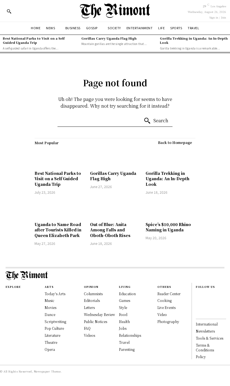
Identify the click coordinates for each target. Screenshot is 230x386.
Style (123, 307)
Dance (50, 314)
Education (127, 293)
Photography (168, 321)
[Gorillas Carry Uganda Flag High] (115, 158)
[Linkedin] (198, 307)
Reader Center (169, 293)
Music (49, 300)
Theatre (51, 342)
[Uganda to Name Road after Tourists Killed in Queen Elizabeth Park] (59, 209)
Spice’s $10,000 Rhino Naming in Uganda (168, 227)
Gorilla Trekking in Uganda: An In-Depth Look (194, 40)
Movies (50, 307)
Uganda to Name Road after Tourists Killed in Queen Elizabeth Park (57, 230)
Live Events (166, 307)
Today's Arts (55, 293)
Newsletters (205, 331)
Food (123, 314)
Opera (50, 349)
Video (162, 314)
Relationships (130, 335)
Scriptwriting (55, 321)
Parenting (127, 349)
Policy (201, 356)
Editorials (92, 300)
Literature (52, 335)
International (207, 324)
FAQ (87, 328)
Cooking (164, 300)
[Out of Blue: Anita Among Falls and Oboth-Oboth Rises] (115, 209)
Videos (89, 335)
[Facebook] (198, 295)
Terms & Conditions (205, 347)
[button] (9, 11)
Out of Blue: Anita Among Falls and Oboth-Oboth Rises (110, 230)
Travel (124, 342)
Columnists (93, 293)
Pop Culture (54, 328)
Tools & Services (209, 338)
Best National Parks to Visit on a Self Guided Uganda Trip (34, 40)
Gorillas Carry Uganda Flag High (109, 38)
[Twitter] (198, 313)
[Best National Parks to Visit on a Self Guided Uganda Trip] (59, 158)
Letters (89, 307)
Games (124, 300)
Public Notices (95, 321)
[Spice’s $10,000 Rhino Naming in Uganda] (171, 209)
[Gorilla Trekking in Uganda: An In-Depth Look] (171, 158)
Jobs (123, 328)
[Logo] (115, 10)
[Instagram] (198, 301)
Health (124, 321)
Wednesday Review (99, 314)
